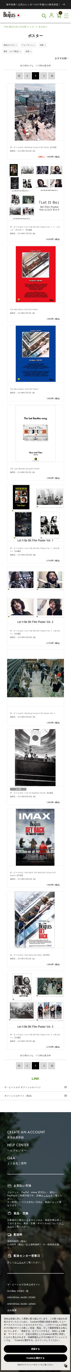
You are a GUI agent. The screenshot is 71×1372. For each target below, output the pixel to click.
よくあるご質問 (17, 1163)
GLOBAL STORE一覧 (18, 1291)
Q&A (11, 1158)
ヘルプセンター (17, 1150)
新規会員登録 (15, 1137)
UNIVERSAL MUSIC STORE (21, 1297)
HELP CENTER (18, 1145)
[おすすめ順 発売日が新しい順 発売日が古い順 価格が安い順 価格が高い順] (58, 58)
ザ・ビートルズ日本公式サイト (23, 1284)
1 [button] (35, 75)
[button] (66, 16)
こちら (47, 1195)
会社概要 (12, 1310)
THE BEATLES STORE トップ (19, 26)
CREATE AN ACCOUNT (26, 1132)
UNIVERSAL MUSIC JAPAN (21, 1304)
